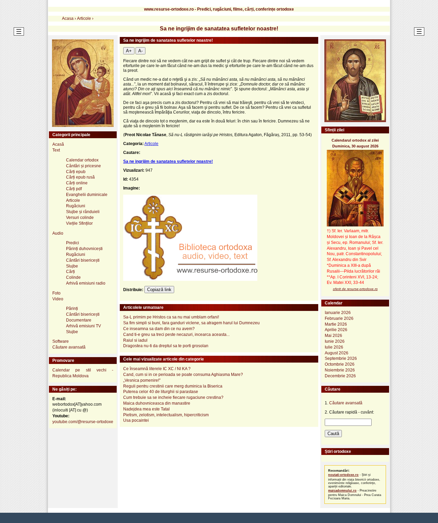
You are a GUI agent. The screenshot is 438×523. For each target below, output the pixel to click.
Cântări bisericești (83, 260)
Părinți (72, 308)
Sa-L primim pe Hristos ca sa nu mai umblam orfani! (171, 317)
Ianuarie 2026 (338, 312)
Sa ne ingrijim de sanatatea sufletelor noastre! (168, 161)
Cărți (70, 271)
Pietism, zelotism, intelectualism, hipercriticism (166, 415)
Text (56, 150)
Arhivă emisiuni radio (85, 283)
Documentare (78, 320)
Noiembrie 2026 (340, 370)
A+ (129, 50)
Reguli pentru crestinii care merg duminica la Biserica (172, 386)
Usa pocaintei (136, 420)
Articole (151, 143)
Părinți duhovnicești (84, 248)
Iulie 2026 (334, 347)
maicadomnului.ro (342, 490)
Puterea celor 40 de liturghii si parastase (160, 391)
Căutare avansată (69, 347)
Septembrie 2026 (341, 358)
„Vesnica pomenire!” (141, 380)
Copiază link (159, 289)
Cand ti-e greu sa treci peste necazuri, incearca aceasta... (176, 334)
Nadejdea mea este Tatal (146, 409)
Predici (72, 242)
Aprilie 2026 (336, 329)
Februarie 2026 (339, 318)
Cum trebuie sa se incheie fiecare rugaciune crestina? (173, 397)
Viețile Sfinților (79, 223)
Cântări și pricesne (83, 166)
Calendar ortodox (82, 160)
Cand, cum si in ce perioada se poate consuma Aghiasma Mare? (183, 374)
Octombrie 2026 (340, 364)
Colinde (73, 277)
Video (57, 299)
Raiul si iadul (135, 340)
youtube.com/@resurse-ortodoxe (82, 421)
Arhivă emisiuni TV (83, 326)
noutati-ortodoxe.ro (343, 474)
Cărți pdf (74, 188)
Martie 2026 (336, 324)
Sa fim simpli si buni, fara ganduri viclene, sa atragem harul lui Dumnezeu (191, 323)
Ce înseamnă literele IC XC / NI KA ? (157, 368)
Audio (57, 233)
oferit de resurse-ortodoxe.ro (355, 289)
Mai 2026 (333, 335)
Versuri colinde (80, 217)
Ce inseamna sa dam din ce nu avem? (159, 328)
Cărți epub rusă (80, 177)
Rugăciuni (75, 206)
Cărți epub (76, 171)
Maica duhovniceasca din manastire (156, 403)
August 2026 (336, 353)
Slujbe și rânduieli (83, 211)
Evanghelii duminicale (86, 194)
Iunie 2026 (335, 341)
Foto (56, 293)
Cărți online (77, 183)
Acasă (58, 144)
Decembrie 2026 (340, 376)
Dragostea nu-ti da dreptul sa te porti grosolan (165, 345)
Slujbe (72, 266)
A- (140, 50)
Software (60, 341)
